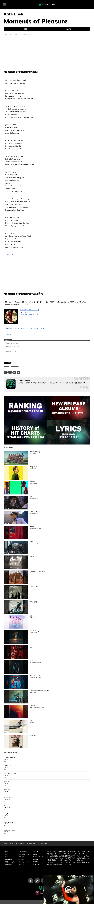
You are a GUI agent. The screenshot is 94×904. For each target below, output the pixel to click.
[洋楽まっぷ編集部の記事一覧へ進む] (11, 384)
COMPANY (36, 854)
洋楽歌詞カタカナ (24, 854)
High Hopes (33, 601)
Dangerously (33, 467)
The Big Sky (7, 765)
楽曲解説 (68, 29)
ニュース (7, 854)
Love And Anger (8, 822)
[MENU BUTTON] (4, 4)
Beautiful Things (34, 631)
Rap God (32, 556)
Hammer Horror (8, 798)
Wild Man (6, 782)
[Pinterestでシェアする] (18, 372)
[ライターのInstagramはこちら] (83, 387)
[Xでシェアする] (6, 372)
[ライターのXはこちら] (80, 387)
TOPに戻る (9, 254)
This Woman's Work (10, 773)
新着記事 (7, 851)
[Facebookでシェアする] (10, 372)
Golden (32, 616)
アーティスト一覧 (24, 862)
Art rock (6, 367)
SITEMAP (36, 864)
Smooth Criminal (34, 511)
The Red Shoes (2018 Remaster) (29, 310)
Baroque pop (15, 367)
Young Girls (33, 735)
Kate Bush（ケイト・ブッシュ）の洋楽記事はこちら (25, 328)
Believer (32, 482)
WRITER (35, 862)
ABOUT (35, 851)
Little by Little (34, 586)
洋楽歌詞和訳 (23, 851)
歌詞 (25, 29)
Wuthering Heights (9, 757)
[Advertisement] (47, 52)
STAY (31, 541)
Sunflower (33, 661)
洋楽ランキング (8, 862)
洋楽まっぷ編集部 (24, 380)
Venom (32, 720)
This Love (32, 646)
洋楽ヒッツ (22, 864)
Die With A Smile (35, 676)
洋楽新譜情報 (8, 864)
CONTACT (36, 859)
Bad (31, 496)
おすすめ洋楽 (8, 859)
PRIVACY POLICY (38, 857)
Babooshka (7, 790)
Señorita (32, 705)
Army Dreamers (8, 814)
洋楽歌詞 (21, 857)
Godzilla (32, 526)
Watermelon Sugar (35, 452)
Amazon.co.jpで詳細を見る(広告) (29, 314)
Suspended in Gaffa (9, 830)
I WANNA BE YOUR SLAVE (38, 571)
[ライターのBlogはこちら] (86, 387)
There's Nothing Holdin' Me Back (39, 691)
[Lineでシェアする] (14, 372)
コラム (6, 857)
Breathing (7, 806)
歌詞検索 (21, 859)
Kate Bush (7, 362)
